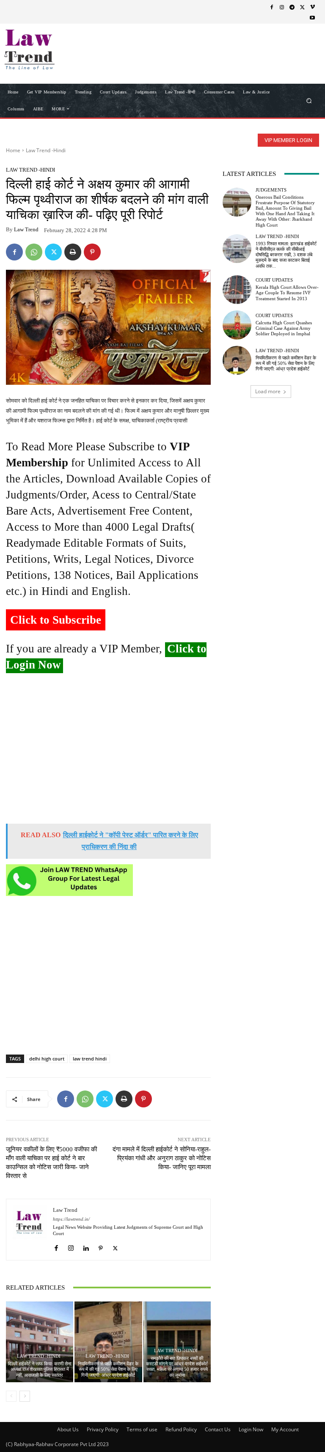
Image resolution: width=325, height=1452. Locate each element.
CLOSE (305, 53)
